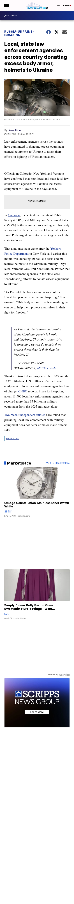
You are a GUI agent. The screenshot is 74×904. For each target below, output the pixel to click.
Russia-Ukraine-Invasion (19, 33)
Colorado (14, 215)
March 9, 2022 (46, 368)
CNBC (22, 391)
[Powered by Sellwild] (64, 674)
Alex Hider (15, 130)
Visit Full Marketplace (58, 463)
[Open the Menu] (6, 5)
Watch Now (63, 6)
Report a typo (12, 438)
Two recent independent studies (24, 414)
